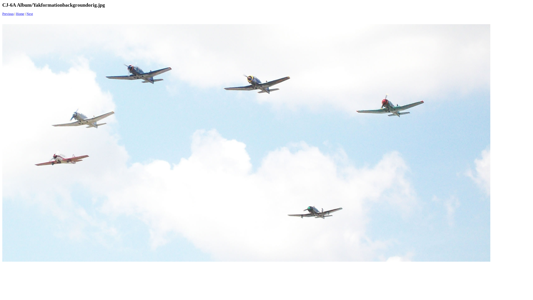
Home (20, 14)
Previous (8, 14)
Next (29, 14)
